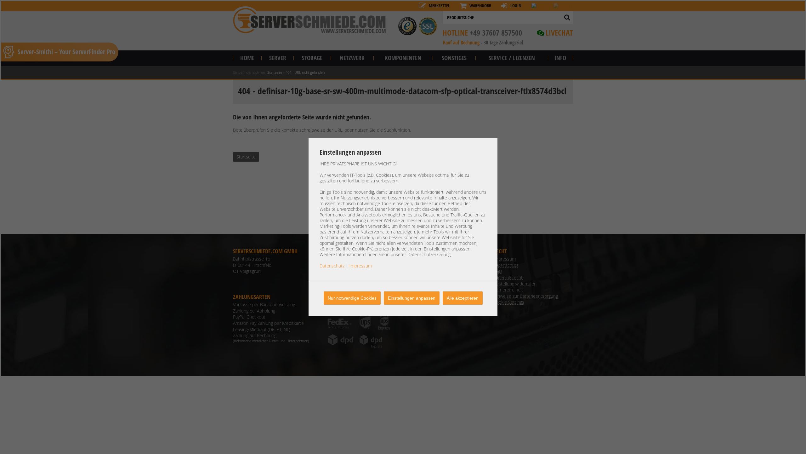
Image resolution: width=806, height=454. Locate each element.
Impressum (360, 266)
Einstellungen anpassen (411, 298)
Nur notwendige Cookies (352, 298)
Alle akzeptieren (463, 298)
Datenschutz (332, 266)
